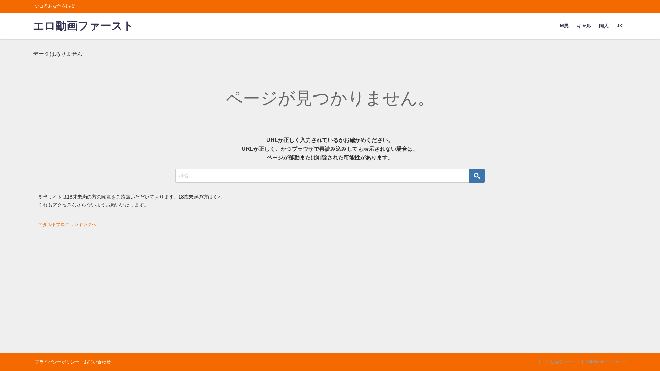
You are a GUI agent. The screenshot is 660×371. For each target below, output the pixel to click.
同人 (604, 25)
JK (620, 25)
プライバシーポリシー (57, 362)
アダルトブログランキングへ (67, 224)
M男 (564, 25)
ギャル (584, 25)
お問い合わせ (97, 362)
